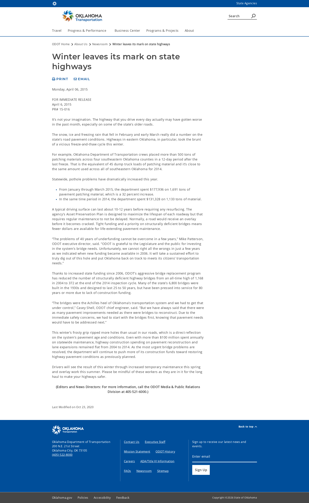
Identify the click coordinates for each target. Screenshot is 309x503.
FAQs (127, 471)
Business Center (127, 30)
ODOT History (165, 452)
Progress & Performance (87, 30)
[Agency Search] (253, 16)
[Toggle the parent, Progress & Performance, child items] (107, 30)
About (189, 30)
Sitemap (163, 471)
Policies (83, 498)
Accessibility (102, 498)
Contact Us (131, 442)
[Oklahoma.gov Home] (54, 3)
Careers (129, 461)
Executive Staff (155, 442)
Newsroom (144, 471)
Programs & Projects (162, 30)
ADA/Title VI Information (157, 461)
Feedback (122, 498)
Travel (57, 30)
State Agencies (246, 3)
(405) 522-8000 (62, 455)
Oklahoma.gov (62, 498)
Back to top (246, 426)
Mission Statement (137, 452)
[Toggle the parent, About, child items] (195, 30)
